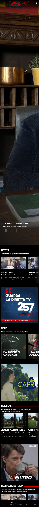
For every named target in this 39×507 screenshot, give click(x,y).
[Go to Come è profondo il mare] (4, 230)
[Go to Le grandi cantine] (7, 230)
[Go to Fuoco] (15, 230)
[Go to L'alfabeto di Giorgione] (11, 230)
